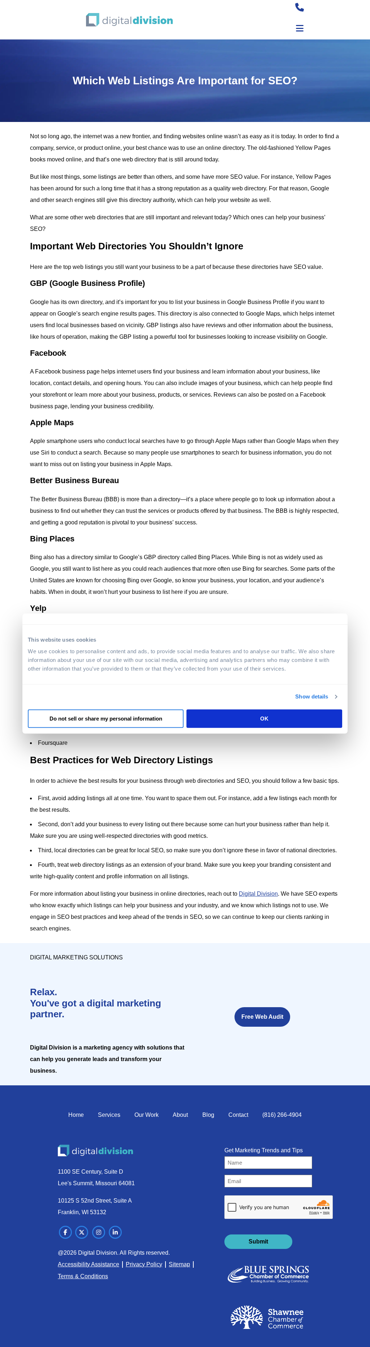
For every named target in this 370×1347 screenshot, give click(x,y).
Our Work (146, 1115)
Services (109, 1115)
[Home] (129, 19)
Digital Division (258, 894)
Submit (258, 1241)
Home (76, 1115)
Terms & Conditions (83, 1276)
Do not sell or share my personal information (106, 718)
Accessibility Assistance (88, 1264)
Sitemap (179, 1264)
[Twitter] (82, 1232)
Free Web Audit (262, 1017)
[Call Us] (299, 8)
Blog (208, 1115)
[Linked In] (115, 1232)
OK (264, 718)
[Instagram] (98, 1232)
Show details (311, 696)
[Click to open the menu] (300, 28)
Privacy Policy (144, 1264)
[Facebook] (65, 1232)
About (180, 1115)
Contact (238, 1115)
